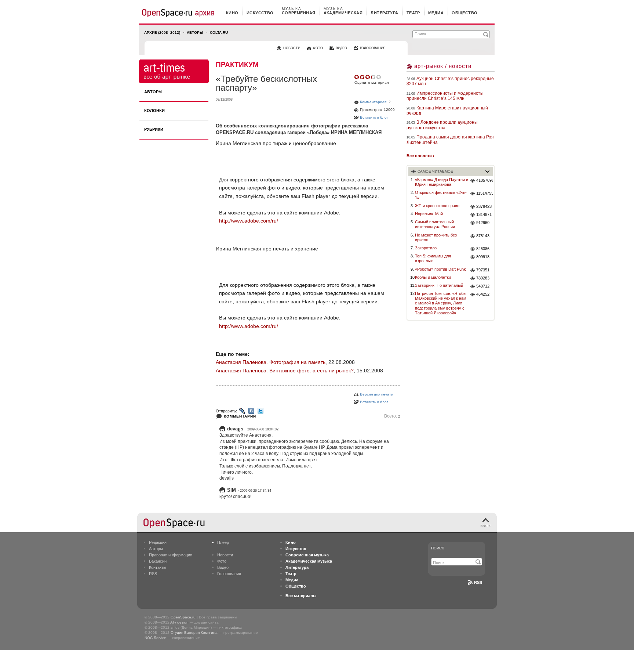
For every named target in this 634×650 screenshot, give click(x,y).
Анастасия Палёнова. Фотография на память (270, 362)
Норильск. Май (429, 214)
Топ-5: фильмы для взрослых (433, 258)
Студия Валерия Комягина (194, 633)
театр (413, 13)
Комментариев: (373, 102)
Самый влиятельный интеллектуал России (435, 224)
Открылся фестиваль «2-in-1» (441, 194)
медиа (436, 13)
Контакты (157, 567)
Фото (221, 561)
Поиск (437, 548)
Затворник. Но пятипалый (439, 285)
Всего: (392, 416)
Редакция (158, 542)
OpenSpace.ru (183, 617)
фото (318, 48)
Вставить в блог (374, 117)
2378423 (484, 206)
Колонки (154, 110)
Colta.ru (219, 32)
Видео (223, 567)
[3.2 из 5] (357, 77)
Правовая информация (170, 555)
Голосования (229, 573)
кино (232, 13)
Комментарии (240, 416)
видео (341, 48)
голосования (373, 48)
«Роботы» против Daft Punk (440, 269)
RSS (153, 573)
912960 (482, 222)
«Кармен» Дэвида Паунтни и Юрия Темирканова (441, 182)
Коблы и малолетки (433, 277)
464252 (482, 294)
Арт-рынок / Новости (442, 66)
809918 (482, 256)
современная (299, 13)
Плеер (223, 542)
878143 (482, 236)
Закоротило (426, 248)
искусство (260, 13)
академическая (343, 13)
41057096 (484, 180)
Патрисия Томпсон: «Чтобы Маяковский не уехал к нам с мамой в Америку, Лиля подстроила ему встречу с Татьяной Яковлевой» (440, 303)
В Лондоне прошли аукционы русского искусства (442, 125)
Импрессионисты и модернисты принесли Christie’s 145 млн (445, 96)
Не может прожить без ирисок (436, 237)
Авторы (195, 32)
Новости (225, 555)
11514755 (484, 193)
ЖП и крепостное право (437, 205)
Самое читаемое (435, 171)
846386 (482, 248)
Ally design (179, 622)
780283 (482, 278)
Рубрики (153, 129)
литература (384, 13)
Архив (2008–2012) (162, 32)
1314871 (484, 214)
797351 (482, 270)
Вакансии (158, 561)
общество (465, 13)
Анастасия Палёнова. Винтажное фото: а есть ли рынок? (285, 370)
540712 (482, 286)
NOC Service (155, 638)
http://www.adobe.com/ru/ (248, 221)
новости (291, 48)
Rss (478, 582)
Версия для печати (376, 394)
